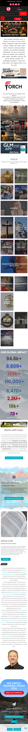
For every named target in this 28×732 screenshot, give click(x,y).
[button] (2, 123)
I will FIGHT (21, 247)
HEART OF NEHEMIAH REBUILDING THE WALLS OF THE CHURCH (21, 227)
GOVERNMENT (7, 247)
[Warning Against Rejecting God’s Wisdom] (7, 125)
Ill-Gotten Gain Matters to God (14, 118)
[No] (25, 728)
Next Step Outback (7, 320)
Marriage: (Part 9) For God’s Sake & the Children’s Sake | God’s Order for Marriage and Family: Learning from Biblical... (21, 137)
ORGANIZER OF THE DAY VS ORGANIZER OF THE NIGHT (14, 265)
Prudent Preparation (7, 338)
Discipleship (21, 176)
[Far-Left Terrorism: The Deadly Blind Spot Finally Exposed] (20, 125)
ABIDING (7, 176)
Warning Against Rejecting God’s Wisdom (7, 129)
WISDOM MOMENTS (21, 284)
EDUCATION (14, 208)
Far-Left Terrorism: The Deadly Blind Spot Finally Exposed (21, 128)
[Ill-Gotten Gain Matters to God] (14, 113)
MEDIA (21, 192)
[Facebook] (11, 4)
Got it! (9, 729)
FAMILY (7, 192)
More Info (17, 729)
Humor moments (7, 284)
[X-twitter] (13, 4)
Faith (7, 224)
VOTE (21, 319)
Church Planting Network (7, 301)
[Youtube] (16, 4)
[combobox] (10, 13)
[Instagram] (19, 4)
